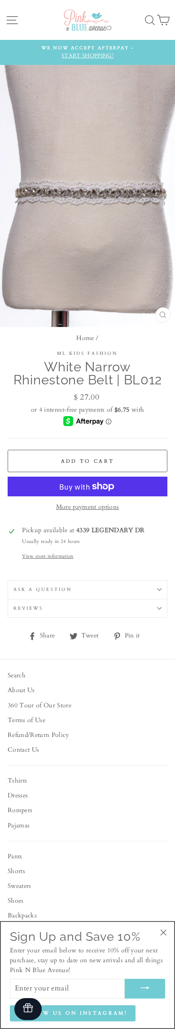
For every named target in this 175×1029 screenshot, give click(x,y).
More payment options (87, 507)
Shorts (16, 871)
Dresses (18, 796)
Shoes (16, 901)
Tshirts (17, 781)
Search (17, 676)
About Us (21, 690)
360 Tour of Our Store (39, 706)
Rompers (20, 810)
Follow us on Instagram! (72, 1013)
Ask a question (42, 589)
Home (85, 338)
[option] (87, 52)
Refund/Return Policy (38, 735)
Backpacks (22, 916)
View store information (47, 556)
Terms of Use (26, 720)
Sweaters (19, 886)
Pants (15, 856)
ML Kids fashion (87, 353)
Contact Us (23, 750)
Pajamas (19, 826)
